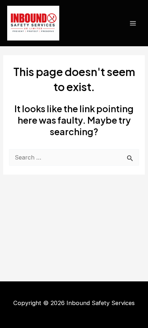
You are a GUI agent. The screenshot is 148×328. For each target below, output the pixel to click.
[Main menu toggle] (133, 23)
